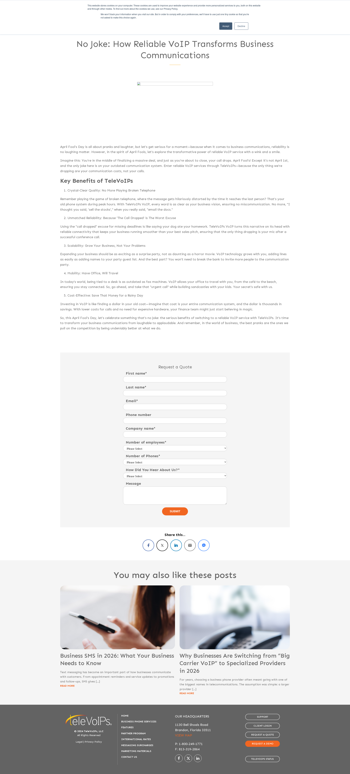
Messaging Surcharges (137, 745)
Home (125, 715)
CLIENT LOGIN (263, 725)
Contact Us (129, 756)
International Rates (136, 739)
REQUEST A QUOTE (262, 734)
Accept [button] (225, 26)
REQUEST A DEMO (262, 743)
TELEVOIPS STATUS (262, 759)
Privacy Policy (93, 741)
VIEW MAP (183, 735)
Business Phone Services (138, 721)
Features (127, 727)
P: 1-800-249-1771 (189, 744)
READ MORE (67, 685)
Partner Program (133, 733)
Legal (79, 741)
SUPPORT (262, 716)
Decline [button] (241, 26)
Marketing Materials (136, 751)
